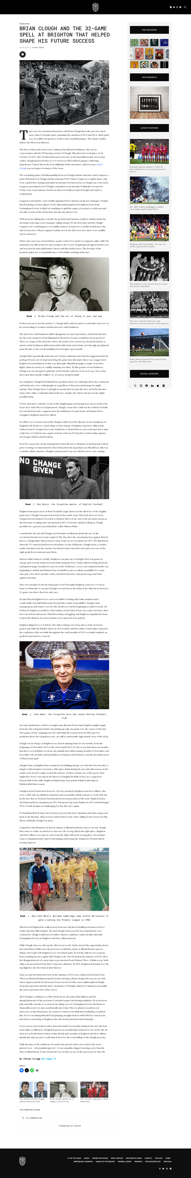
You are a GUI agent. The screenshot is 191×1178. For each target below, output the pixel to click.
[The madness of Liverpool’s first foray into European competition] (149, 266)
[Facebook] (146, 386)
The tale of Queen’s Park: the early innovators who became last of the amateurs (149, 322)
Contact (148, 1158)
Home (168, 1158)
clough (36, 1110)
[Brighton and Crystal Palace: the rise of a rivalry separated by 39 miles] (149, 227)
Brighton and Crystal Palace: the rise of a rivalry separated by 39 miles (148, 245)
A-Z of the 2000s (74, 1158)
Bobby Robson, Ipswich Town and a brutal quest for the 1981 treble (148, 360)
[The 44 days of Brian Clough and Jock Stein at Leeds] (33, 1089)
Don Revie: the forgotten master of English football (64, 504)
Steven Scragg (38, 47)
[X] (135, 386)
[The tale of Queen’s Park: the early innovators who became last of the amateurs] (149, 304)
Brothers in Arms (134, 1158)
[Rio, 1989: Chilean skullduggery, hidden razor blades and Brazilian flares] (149, 190)
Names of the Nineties (105, 1162)
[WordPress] (158, 386)
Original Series (124, 1162)
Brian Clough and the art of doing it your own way (64, 316)
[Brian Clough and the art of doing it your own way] (64, 1089)
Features (24, 23)
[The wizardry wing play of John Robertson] (94, 1089)
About (87, 1158)
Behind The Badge (100, 1158)
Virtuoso (167, 1162)
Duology (159, 1158)
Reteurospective (153, 1162)
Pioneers (138, 1162)
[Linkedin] (152, 386)
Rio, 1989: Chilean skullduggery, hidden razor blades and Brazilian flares (147, 208)
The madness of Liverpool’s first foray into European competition (148, 285)
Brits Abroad (117, 1158)
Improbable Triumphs (83, 1162)
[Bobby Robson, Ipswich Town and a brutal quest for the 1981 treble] (149, 342)
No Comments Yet (34, 1118)
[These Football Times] (95, 7)
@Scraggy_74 (49, 1059)
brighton (28, 1110)
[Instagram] (141, 386)
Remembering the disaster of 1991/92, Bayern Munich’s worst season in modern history (148, 169)
